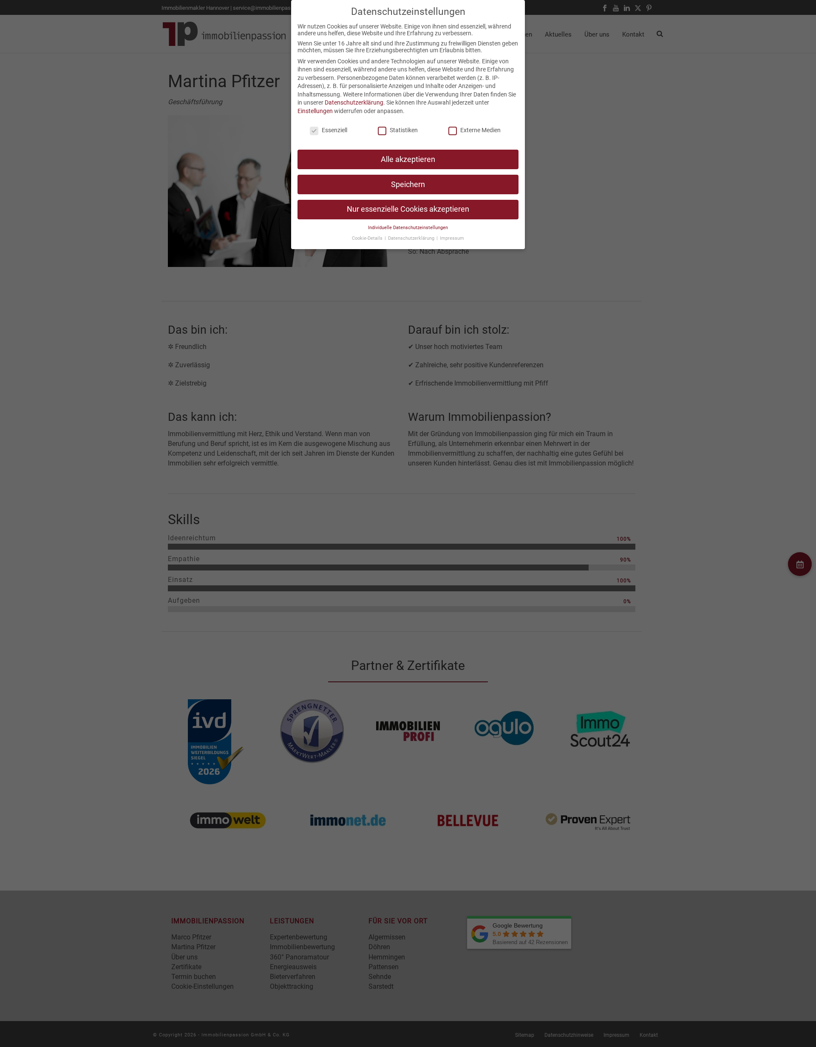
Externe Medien (480, 130)
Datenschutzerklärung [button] (412, 238)
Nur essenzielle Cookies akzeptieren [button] (408, 209)
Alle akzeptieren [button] (408, 159)
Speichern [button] (408, 184)
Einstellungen (315, 111)
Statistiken (404, 130)
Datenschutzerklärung (354, 102)
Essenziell (334, 130)
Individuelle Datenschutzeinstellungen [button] (408, 227)
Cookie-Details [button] (368, 238)
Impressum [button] (452, 238)
